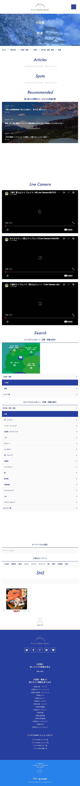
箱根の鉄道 (40, 671)
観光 (20, 564)
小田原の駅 (40, 712)
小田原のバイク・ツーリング (40, 689)
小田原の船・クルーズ (40, 704)
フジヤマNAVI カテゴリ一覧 (40, 742)
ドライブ (42, 564)
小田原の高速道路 (40, 718)
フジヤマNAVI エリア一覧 (40, 740)
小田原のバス (40, 695)
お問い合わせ (40, 770)
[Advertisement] (40, 162)
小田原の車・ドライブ (40, 686)
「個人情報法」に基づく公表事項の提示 (40, 765)
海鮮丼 (14, 564)
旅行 (67, 564)
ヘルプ (40, 768)
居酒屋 (60, 564)
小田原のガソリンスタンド (40, 727)
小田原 (7, 564)
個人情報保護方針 (40, 763)
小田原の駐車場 (40, 715)
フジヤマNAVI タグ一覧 (40, 745)
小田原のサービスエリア (40, 721)
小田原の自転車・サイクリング (40, 692)
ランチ (34, 564)
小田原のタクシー (40, 698)
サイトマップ (40, 772)
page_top (40, 622)
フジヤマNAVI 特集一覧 (40, 748)
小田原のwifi (40, 724)
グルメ (27, 564)
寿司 (53, 564)
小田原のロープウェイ (40, 710)
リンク (40, 774)
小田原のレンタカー (40, 701)
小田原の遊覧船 (40, 707)
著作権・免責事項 (40, 767)
